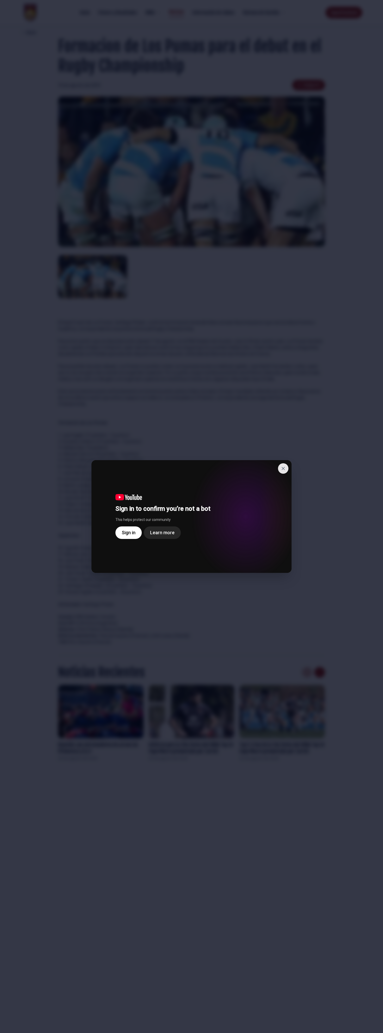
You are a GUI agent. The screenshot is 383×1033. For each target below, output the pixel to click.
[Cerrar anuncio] (283, 468)
